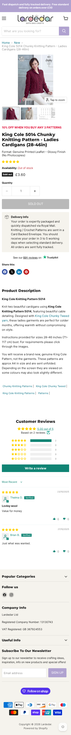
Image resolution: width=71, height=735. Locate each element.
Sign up (57, 672)
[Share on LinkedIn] (19, 272)
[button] (10, 113)
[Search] (64, 31)
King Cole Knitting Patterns (18, 393)
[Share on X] (12, 272)
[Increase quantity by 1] (35, 191)
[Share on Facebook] (5, 272)
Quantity (7, 182)
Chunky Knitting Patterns (17, 386)
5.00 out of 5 (45, 428)
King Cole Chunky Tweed (51, 386)
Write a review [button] (35, 468)
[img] (10, 492)
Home (6, 42)
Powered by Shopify (36, 728)
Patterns (43, 393)
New (17, 42)
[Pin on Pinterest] (26, 272)
